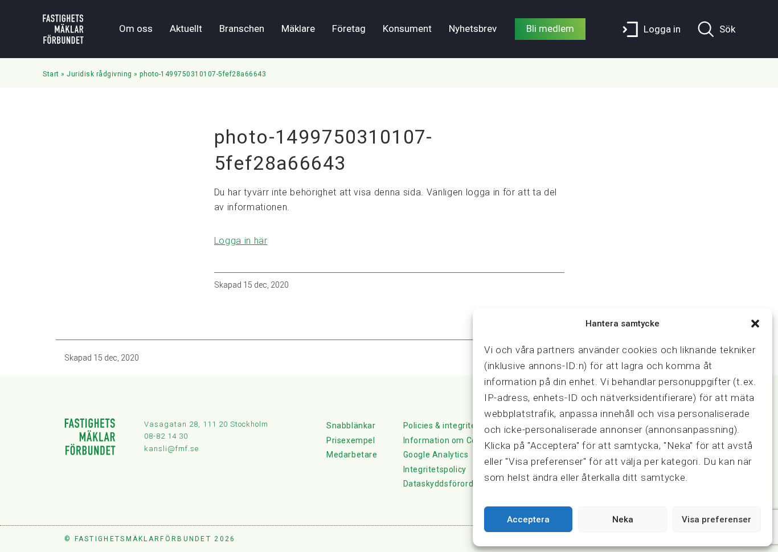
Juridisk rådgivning (99, 74)
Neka (622, 519)
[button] (755, 323)
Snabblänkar (351, 425)
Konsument (407, 28)
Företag (349, 28)
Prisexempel (350, 440)
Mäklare (298, 28)
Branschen (241, 28)
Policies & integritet (441, 425)
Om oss (136, 28)
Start (51, 74)
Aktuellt (186, 28)
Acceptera (528, 519)
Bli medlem (550, 28)
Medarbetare (352, 454)
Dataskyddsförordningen (451, 483)
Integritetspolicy (434, 469)
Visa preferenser (716, 519)
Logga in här (241, 240)
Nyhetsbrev (473, 28)
